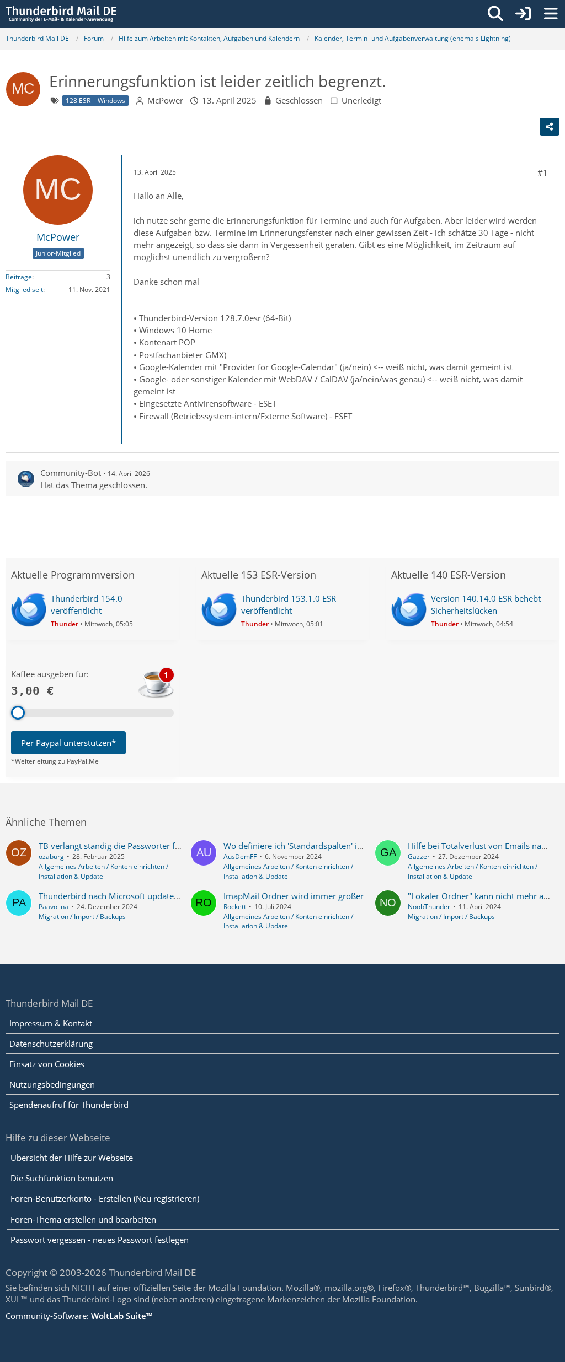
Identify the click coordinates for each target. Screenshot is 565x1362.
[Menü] (551, 14)
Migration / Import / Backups (82, 916)
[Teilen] (549, 127)
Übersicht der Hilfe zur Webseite (71, 1157)
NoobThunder (429, 906)
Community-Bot (70, 472)
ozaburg (51, 856)
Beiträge (19, 277)
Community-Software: (79, 1315)
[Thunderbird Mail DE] (61, 14)
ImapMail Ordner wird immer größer (293, 895)
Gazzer (419, 856)
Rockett (234, 906)
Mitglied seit (24, 289)
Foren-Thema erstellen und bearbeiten (83, 1219)
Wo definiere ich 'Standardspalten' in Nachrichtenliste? (326, 845)
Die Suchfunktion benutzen (61, 1177)
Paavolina (53, 906)
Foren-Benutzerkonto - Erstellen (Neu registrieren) (104, 1198)
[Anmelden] (523, 14)
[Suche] (495, 14)
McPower (165, 100)
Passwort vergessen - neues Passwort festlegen (99, 1239)
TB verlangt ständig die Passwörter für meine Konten (138, 845)
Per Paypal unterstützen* (68, 742)
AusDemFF (240, 856)
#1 (542, 172)
